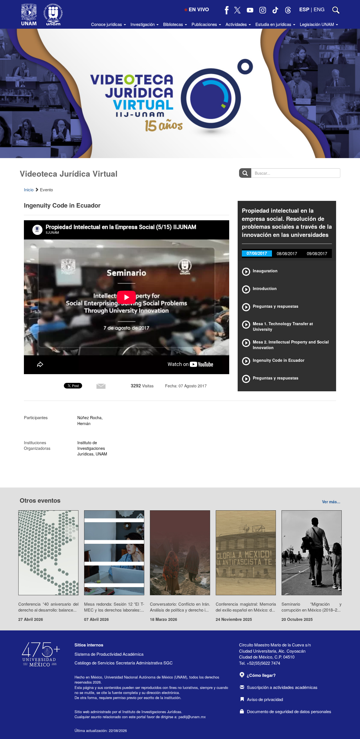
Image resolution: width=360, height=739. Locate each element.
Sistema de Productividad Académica (109, 654)
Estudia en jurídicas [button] (273, 24)
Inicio (28, 189)
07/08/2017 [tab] (257, 253)
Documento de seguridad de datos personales (289, 711)
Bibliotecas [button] (173, 24)
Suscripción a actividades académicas (282, 687)
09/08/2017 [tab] (317, 253)
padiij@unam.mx (192, 716)
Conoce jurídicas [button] (107, 24)
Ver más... (331, 501)
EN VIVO (199, 9)
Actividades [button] (237, 24)
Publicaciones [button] (205, 24)
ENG (319, 9)
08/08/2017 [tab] (287, 253)
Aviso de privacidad (265, 699)
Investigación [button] (143, 24)
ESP (304, 9)
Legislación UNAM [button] (317, 24)
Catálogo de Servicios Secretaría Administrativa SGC (124, 663)
